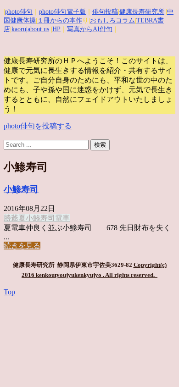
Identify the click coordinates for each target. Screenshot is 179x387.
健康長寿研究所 (141, 11)
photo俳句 (19, 11)
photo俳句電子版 (62, 11)
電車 (62, 218)
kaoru (18, 29)
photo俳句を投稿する (38, 126)
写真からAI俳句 (89, 29)
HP (56, 29)
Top (9, 292)
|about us (37, 29)
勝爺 (11, 218)
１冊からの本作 (59, 20)
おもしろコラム (112, 20)
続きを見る (22, 245)
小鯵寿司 (21, 189)
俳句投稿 (105, 11)
